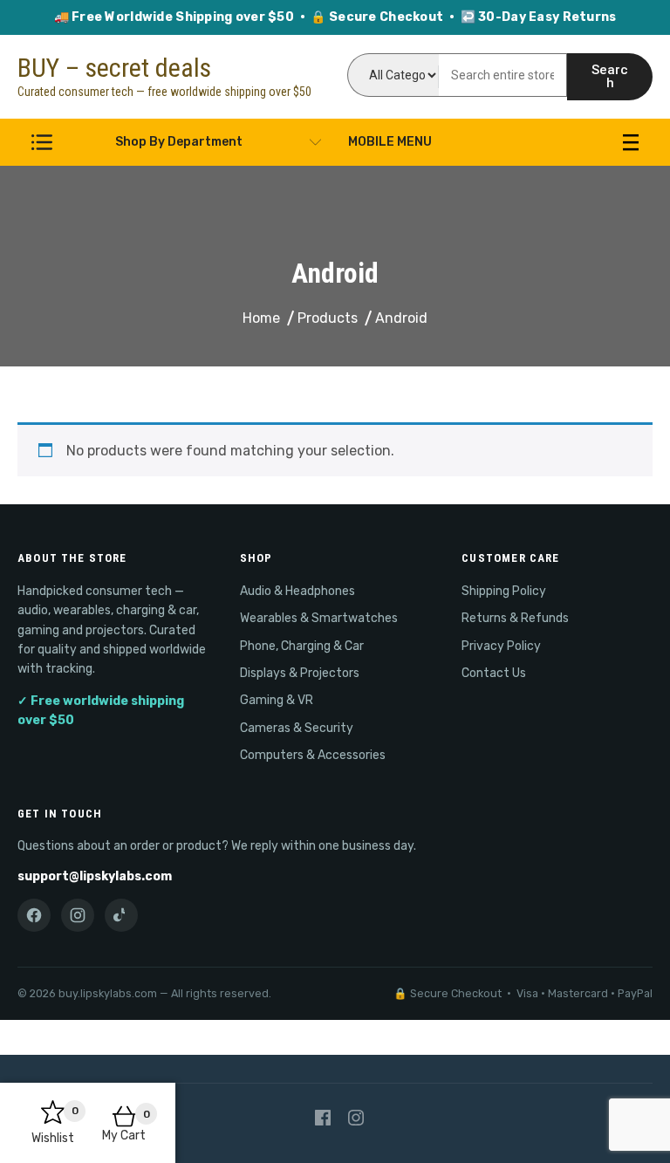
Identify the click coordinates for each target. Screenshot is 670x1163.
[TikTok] (121, 915)
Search (609, 76)
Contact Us (493, 673)
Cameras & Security (296, 728)
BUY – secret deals (114, 67)
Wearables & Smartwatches (319, 618)
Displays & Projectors (299, 673)
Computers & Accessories (313, 755)
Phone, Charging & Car (302, 646)
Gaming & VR (276, 700)
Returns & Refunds (515, 618)
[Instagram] (77, 915)
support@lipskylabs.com (94, 876)
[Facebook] (34, 915)
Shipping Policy (503, 591)
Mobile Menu (390, 141)
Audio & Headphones (297, 591)
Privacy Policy (501, 646)
